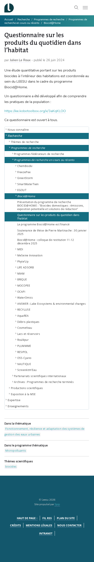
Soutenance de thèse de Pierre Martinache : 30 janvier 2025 (52, 232)
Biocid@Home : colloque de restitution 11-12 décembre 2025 (45, 241)
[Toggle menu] (85, 7)
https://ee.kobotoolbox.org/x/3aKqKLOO (35, 111)
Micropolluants (15, 450)
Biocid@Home (52, 23)
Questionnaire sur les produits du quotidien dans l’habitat (48, 216)
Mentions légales (39, 525)
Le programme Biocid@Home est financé (43, 224)
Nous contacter (69, 525)
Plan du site (66, 518)
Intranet (45, 533)
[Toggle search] (76, 7)
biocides (10, 466)
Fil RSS (47, 518)
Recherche (23, 19)
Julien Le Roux (20, 60)
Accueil (8, 19)
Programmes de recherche (49, 19)
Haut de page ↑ (27, 518)
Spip (57, 504)
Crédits (15, 525)
